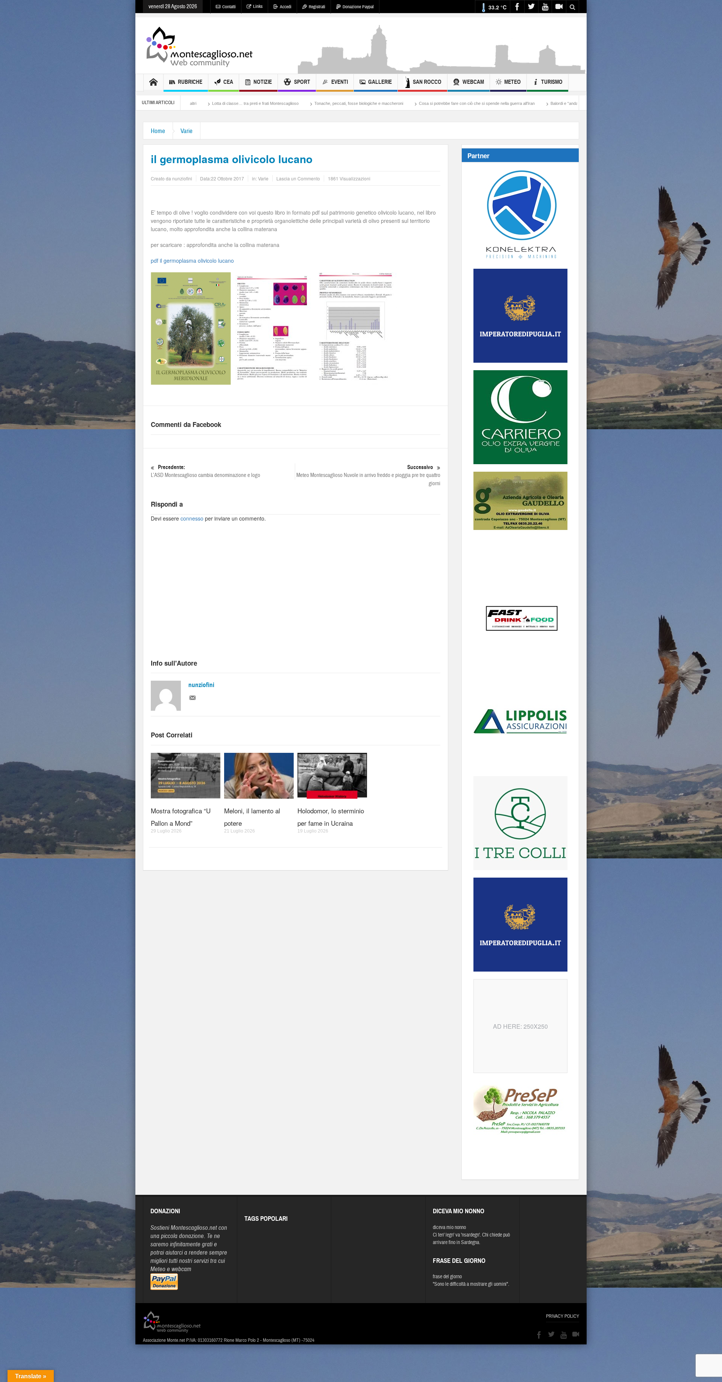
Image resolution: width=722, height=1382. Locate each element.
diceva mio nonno (449, 1227)
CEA (228, 82)
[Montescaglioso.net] (199, 45)
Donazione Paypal (358, 6)
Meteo (512, 82)
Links (257, 6)
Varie (186, 131)
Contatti (229, 6)
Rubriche (190, 82)
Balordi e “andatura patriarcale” (479, 103)
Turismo (552, 82)
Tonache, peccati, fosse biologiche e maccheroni (259, 103)
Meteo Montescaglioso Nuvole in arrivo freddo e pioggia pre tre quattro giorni (368, 475)
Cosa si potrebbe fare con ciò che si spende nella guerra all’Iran (377, 103)
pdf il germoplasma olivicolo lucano (192, 260)
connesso (191, 518)
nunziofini (201, 685)
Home (158, 131)
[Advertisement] (442, 70)
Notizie (262, 82)
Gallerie (380, 82)
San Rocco (427, 82)
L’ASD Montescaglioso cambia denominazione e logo (205, 471)
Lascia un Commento (298, 178)
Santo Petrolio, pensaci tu (546, 103)
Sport (302, 82)
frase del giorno (447, 1276)
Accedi (285, 6)
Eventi (339, 82)
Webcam (473, 82)
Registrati (317, 6)
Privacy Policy (562, 1316)
